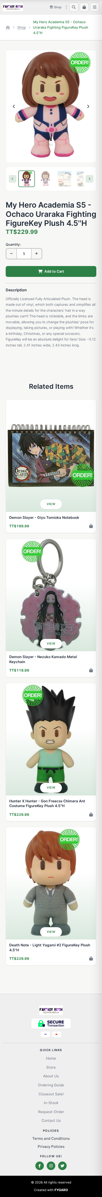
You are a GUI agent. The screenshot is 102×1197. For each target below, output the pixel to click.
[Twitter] (62, 1166)
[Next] (89, 179)
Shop (21, 27)
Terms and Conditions (51, 1138)
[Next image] (88, 106)
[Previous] (12, 179)
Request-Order (51, 1112)
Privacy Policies (51, 1146)
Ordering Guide (51, 1085)
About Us (51, 1076)
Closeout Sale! (51, 1094)
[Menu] (94, 7)
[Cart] (84, 7)
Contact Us (51, 1120)
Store (51, 1067)
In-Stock (51, 1103)
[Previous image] (14, 106)
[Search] (73, 7)
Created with (51, 1190)
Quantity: (13, 244)
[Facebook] (39, 1166)
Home (51, 1058)
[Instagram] (51, 1166)
